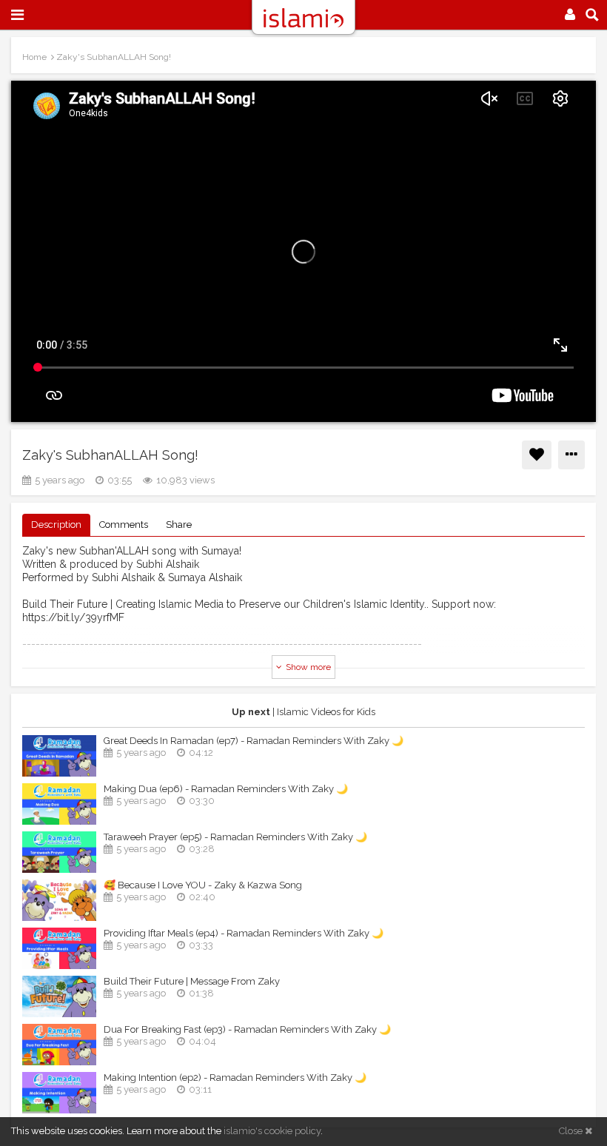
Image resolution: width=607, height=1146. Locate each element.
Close (572, 1130)
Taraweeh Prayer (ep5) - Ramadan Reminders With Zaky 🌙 (235, 836)
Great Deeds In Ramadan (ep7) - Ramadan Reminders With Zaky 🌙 (253, 740)
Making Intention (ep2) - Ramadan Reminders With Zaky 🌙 (235, 1077)
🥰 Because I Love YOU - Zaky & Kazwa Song (203, 885)
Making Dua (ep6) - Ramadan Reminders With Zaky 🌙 (226, 788)
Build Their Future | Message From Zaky (192, 981)
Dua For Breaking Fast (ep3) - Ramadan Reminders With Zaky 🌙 (247, 1029)
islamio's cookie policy (272, 1130)
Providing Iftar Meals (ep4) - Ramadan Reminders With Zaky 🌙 (243, 933)
